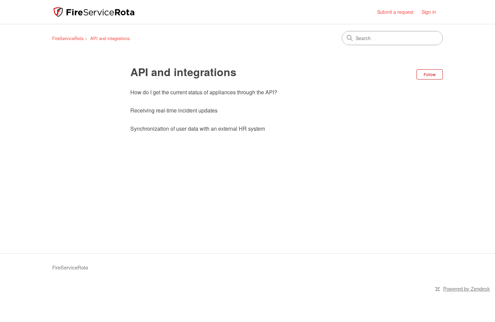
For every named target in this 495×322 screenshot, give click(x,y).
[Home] (94, 12)
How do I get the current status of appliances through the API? (203, 92)
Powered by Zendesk (466, 289)
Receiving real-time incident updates (174, 110)
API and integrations (110, 38)
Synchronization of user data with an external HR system (197, 128)
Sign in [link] (429, 11)
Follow (430, 74)
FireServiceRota (68, 38)
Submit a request (395, 11)
